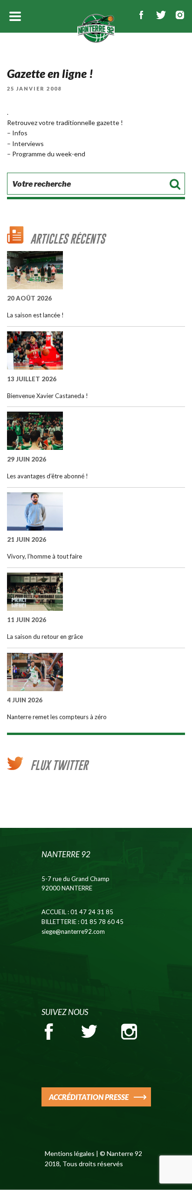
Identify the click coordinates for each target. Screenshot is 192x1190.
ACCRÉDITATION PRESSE (89, 1096)
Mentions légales (70, 1153)
